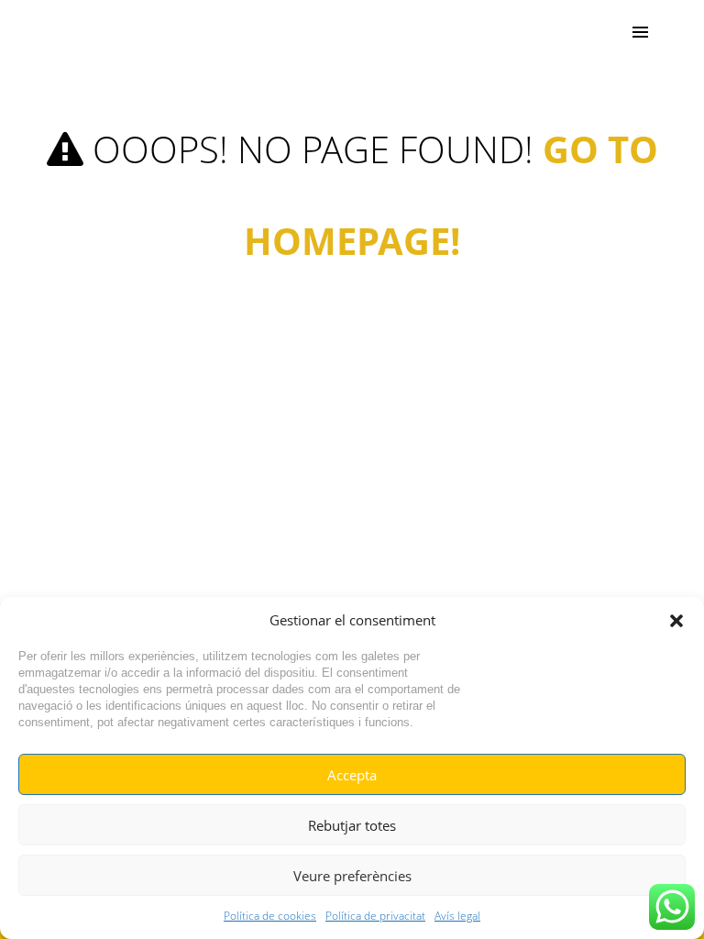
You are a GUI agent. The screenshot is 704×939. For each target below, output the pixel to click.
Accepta (352, 775)
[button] (676, 621)
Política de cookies (270, 915)
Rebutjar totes (352, 825)
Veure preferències (352, 876)
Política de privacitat (375, 915)
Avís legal (457, 915)
